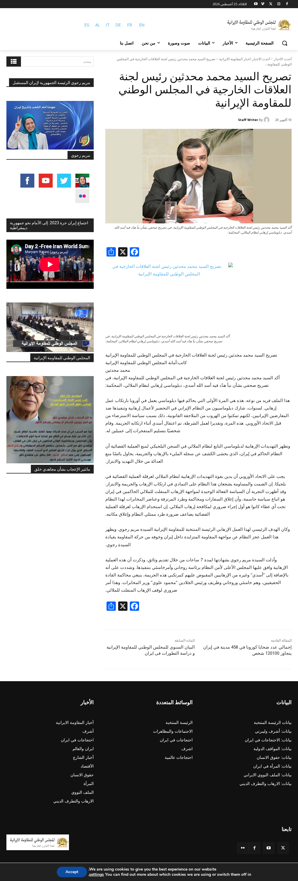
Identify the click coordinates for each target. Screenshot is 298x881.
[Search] (13, 61)
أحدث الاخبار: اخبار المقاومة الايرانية (244, 58)
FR (129, 24)
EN (142, 24)
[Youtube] (256, 4)
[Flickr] (243, 848)
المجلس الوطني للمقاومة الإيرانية (62, 357)
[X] (270, 4)
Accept (71, 872)
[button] (285, 43)
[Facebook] (286, 4)
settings (96, 874)
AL (97, 24)
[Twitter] (283, 848)
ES (86, 24)
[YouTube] (268, 848)
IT (108, 24)
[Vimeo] (262, 4)
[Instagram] (278, 4)
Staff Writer (248, 120)
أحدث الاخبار (283, 58)
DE (118, 24)
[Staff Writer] (267, 120)
